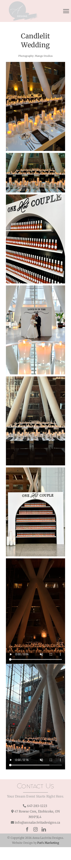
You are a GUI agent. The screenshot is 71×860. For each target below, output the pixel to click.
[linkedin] (44, 829)
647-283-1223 (37, 806)
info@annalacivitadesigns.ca (37, 822)
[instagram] (35, 829)
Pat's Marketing (48, 843)
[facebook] (27, 829)
